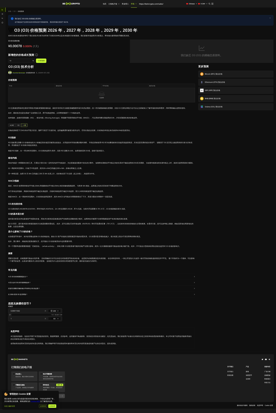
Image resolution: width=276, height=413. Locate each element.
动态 (104, 4)
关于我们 (230, 371)
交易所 (248, 379)
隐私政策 (252, 405)
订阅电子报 (112, 4)
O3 (14, 11)
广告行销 (267, 371)
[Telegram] (269, 359)
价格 (9, 11)
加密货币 (249, 375)
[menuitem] (3, 10)
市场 (132, 4)
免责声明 (260, 405)
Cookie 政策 (35, 401)
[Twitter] (262, 359)
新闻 (247, 371)
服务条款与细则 (242, 405)
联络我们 (267, 379)
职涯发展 (230, 375)
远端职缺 (267, 375)
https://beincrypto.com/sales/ (151, 4)
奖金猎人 (125, 4)
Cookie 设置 (269, 405)
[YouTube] (266, 359)
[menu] (3, 16)
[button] (101, 277)
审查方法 (267, 382)
